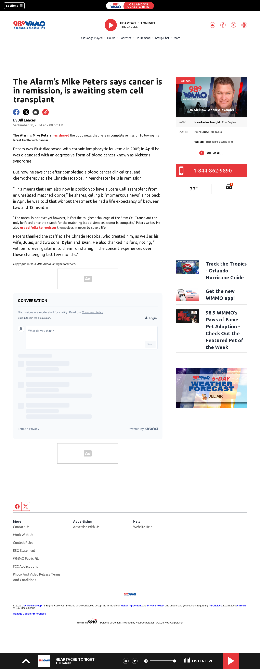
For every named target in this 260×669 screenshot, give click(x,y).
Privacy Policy (155, 605)
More (177, 38)
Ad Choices (215, 605)
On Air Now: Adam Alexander (211, 110)
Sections (12, 5)
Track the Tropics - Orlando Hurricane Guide (226, 270)
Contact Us (21, 527)
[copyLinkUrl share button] (45, 112)
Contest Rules (23, 542)
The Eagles (129, 26)
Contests (125, 38)
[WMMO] (130, 6)
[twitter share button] (26, 112)
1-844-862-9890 (213, 170)
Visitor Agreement (131, 605)
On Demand (143, 38)
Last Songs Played (91, 38)
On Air (111, 38)
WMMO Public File (26, 558)
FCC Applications (25, 566)
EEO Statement (24, 550)
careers (241, 605)
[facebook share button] (16, 112)
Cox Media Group (32, 605)
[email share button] (35, 112)
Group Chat (162, 38)
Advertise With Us (86, 527)
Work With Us (23, 535)
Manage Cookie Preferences (29, 613)
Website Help (142, 527)
